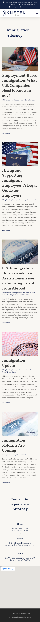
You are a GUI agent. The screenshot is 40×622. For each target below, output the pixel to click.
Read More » (6, 133)
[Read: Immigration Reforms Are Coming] (20, 424)
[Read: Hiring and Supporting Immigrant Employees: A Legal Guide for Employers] (20, 154)
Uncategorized (12, 295)
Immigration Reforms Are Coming (13, 445)
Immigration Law (17, 100)
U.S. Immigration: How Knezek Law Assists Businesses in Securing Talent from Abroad (18, 278)
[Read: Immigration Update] (20, 344)
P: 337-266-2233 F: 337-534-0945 (20, 529)
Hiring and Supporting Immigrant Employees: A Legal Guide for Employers (19, 183)
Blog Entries (6, 200)
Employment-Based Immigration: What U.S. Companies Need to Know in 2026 (19, 85)
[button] (37, 13)
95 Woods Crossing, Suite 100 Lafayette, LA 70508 (20, 559)
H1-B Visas (6, 100)
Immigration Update (13, 363)
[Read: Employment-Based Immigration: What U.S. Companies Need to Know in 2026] (20, 59)
